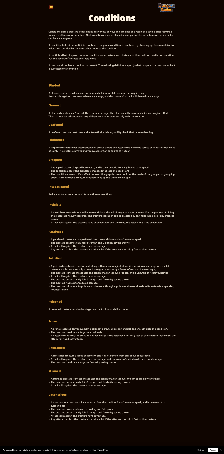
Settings (200, 450)
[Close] (220, 450)
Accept (213, 450)
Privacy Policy (102, 450)
